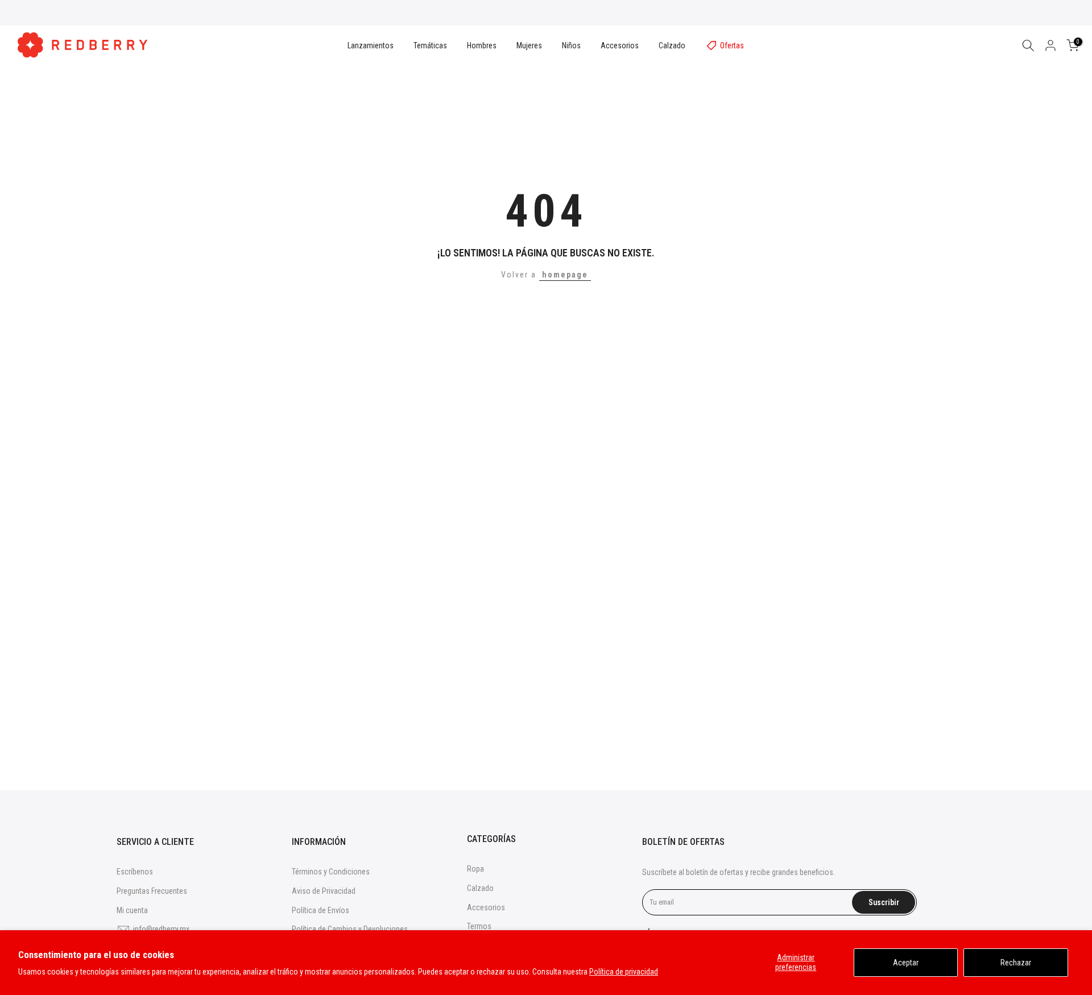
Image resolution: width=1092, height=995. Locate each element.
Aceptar (906, 962)
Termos (479, 926)
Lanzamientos (371, 45)
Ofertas (732, 45)
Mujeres (529, 45)
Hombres (482, 45)
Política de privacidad (623, 971)
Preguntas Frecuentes (152, 891)
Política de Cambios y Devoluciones (350, 929)
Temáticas (430, 45)
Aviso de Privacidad (323, 891)
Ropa (475, 868)
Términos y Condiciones (331, 871)
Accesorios (620, 45)
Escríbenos (135, 871)
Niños (571, 45)
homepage (565, 274)
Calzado (672, 45)
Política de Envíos (320, 910)
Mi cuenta (132, 910)
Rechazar (1015, 962)
